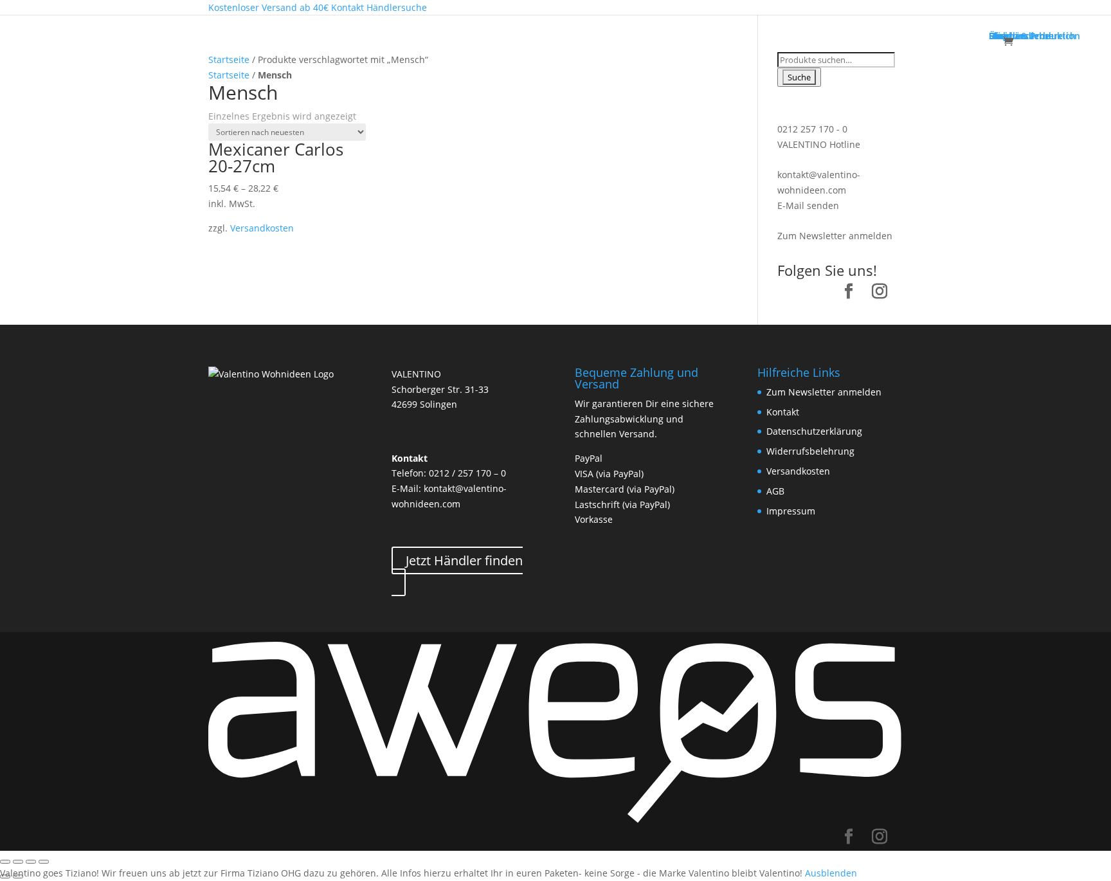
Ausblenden (831, 873)
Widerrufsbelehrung (810, 451)
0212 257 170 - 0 (812, 129)
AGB (775, 491)
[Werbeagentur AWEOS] (555, 821)
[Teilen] (18, 862)
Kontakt (782, 412)
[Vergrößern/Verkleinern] (44, 862)
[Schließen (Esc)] (5, 862)
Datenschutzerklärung (814, 431)
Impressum (790, 511)
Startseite (228, 59)
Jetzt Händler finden (464, 560)
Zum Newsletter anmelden (834, 236)
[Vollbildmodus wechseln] (31, 862)
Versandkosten (262, 228)
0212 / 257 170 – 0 (467, 473)
